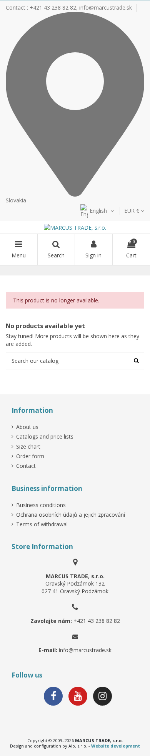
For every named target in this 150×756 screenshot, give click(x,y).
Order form (30, 456)
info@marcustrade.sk (105, 7)
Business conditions (41, 505)
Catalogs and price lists (44, 436)
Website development (115, 746)
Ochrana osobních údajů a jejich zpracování (70, 514)
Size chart (28, 446)
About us (27, 427)
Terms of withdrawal (42, 524)
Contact (26, 465)
